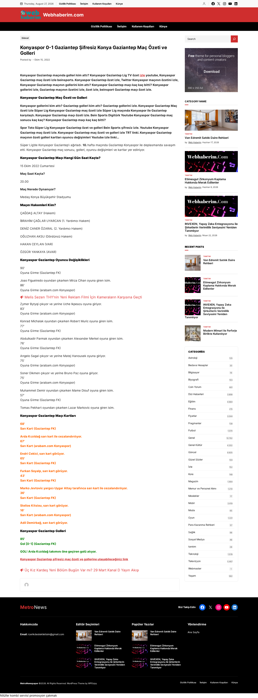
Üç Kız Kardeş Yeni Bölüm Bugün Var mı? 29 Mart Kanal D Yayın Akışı (82, 570)
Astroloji (192, 357)
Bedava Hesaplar (198, 365)
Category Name (196, 101)
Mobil (191, 503)
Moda (191, 510)
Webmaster (194, 568)
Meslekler (193, 495)
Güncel (25, 38)
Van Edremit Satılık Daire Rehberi (207, 137)
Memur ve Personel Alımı (202, 488)
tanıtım (188, 134)
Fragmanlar (194, 423)
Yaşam (192, 575)
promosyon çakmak (43, 695)
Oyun (191, 517)
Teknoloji (193, 553)
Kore (190, 474)
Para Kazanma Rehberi (201, 524)
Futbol (192, 430)
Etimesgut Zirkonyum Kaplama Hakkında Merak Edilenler (205, 181)
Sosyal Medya (196, 539)
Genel (191, 437)
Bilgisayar (193, 372)
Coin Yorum (194, 386)
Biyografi (193, 379)
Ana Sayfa (193, 632)
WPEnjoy (92, 683)
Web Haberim (194, 142)
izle (142, 75)
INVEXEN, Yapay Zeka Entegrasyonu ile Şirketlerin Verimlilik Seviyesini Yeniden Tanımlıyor (211, 227)
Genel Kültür (195, 444)
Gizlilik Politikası (67, 3)
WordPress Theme (76, 683)
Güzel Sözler (195, 459)
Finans (192, 408)
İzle (190, 466)
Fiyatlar (192, 415)
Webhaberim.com (63, 15)
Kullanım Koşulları (101, 3)
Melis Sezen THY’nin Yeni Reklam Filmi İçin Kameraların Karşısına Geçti (83, 297)
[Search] (234, 38)
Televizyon (194, 561)
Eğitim (191, 401)
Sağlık (191, 532)
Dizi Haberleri (196, 394)
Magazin (193, 481)
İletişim (84, 3)
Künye (119, 3)
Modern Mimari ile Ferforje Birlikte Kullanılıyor (220, 332)
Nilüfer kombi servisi (14, 695)
